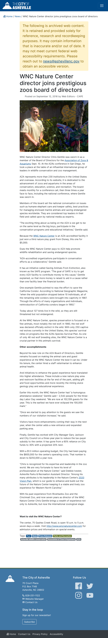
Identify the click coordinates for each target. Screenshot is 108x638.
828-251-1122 (32, 595)
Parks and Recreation (62, 536)
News (34, 536)
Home (12, 634)
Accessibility (56, 634)
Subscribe (29, 621)
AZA (79, 539)
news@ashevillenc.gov (61, 61)
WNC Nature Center (44, 235)
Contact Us (31, 602)
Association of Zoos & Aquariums (61, 539)
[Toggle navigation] (102, 5)
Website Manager (34, 598)
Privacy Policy (40, 634)
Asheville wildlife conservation (33, 539)
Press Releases (45, 536)
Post (29, 536)
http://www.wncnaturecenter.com (64, 526)
